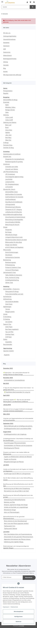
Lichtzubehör (9, 186)
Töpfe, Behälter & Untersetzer (13, 275)
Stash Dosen (8, 304)
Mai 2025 (6, 383)
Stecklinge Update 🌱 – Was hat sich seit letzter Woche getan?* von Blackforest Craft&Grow (16, 400)
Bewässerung (7, 260)
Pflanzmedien (7, 249)
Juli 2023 (6, 465)
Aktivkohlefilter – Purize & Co (11, 289)
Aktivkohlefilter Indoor (11, 192)
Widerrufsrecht (7, 55)
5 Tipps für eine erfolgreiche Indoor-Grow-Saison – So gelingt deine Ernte (18, 388)
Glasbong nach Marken (9, 122)
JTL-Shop (21, 625)
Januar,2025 (7, 404)
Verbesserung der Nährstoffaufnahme (14, 499)
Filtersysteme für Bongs (12, 291)
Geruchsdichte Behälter (11, 301)
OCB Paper (8, 337)
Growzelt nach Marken (11, 169)
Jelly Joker (8, 135)
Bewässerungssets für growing (14, 161)
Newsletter (6, 42)
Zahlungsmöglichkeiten (9, 36)
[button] (27, 2)
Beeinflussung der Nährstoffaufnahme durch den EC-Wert (18, 485)
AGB (4, 49)
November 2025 (8, 377)
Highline (7, 132)
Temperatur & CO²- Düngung (13, 209)
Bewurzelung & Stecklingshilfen (14, 219)
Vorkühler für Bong (8, 147)
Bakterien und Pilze (9, 502)
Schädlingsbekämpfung (12, 280)
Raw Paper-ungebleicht (11, 329)
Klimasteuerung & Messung (13, 207)
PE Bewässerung (10, 265)
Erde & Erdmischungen (11, 252)
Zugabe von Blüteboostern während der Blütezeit (18, 456)
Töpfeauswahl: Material (10, 528)
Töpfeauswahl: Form (9, 526)
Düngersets (8, 229)
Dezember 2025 (8, 368)
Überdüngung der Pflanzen (11, 448)
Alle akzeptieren (18, 611)
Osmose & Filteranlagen (12, 270)
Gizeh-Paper (8, 326)
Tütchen (7, 309)
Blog (4, 68)
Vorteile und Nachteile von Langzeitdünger (16, 507)
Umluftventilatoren (10, 199)
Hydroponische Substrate (12, 257)
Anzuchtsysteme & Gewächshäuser (15, 217)
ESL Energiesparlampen (12, 184)
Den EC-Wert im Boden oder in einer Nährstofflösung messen (18, 478)
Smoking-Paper (9, 334)
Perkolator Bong (7, 145)
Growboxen (6, 164)
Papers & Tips (7, 324)
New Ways (8, 137)
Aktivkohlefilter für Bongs (10, 99)
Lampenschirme (9, 181)
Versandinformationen (9, 39)
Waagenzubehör (10, 311)
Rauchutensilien (7, 344)
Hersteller (6, 65)
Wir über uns (6, 33)
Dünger (5, 227)
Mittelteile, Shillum (10, 107)
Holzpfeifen (8, 342)
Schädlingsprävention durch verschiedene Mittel (17, 428)
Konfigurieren (18, 616)
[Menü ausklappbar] (2, 1)
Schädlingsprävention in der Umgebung (15, 434)
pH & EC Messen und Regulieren (14, 247)
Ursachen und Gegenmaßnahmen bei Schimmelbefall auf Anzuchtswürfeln (18, 419)
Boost (7, 127)
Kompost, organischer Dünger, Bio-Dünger (16, 504)
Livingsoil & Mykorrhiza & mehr (14, 237)
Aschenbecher (7, 296)
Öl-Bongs (6, 142)
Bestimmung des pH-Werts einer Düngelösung (17, 488)
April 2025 (6, 395)
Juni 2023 (6, 531)
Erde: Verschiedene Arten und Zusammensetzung (18, 534)
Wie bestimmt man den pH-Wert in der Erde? (16, 491)
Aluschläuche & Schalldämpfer (13, 202)
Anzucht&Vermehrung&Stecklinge (12, 214)
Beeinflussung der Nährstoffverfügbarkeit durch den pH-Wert (18, 496)
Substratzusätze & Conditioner (11, 154)
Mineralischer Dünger (11, 234)
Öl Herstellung (7, 316)
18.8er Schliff (9, 120)
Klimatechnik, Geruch (9, 189)
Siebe (7, 112)
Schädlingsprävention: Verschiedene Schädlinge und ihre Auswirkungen (18, 439)
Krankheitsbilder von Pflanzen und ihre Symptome (18, 445)
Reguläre (5, 93)
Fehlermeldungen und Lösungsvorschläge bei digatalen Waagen (16, 547)
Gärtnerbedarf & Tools (9, 272)
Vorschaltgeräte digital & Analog (14, 176)
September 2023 (8, 423)
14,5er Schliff (9, 117)
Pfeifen (5, 339)
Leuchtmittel (8, 179)
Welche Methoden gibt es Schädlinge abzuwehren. (18, 426)
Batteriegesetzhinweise (9, 58)
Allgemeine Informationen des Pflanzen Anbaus (17, 539)
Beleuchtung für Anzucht (12, 224)
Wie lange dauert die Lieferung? (12, 74)
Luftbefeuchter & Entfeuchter (13, 212)
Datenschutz (14, 607)
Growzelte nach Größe (11, 166)
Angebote (6, 354)
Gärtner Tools (9, 282)
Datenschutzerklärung (8, 571)
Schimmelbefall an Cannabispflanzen (14, 380)
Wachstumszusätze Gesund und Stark (16, 239)
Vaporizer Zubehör (8, 351)
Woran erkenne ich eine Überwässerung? (15, 521)
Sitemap (5, 62)
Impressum (6, 607)
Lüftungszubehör (10, 204)
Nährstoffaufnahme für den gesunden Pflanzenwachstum (14, 517)
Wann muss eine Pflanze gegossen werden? (16, 523)
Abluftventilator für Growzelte (13, 194)
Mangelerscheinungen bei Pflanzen (14, 461)
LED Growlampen (10, 174)
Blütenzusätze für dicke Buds (13, 242)
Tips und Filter (9, 332)
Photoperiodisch (7, 90)
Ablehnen (18, 621)
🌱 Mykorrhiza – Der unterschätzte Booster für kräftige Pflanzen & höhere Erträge (16, 373)
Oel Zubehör (8, 321)
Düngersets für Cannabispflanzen (14, 159)
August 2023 (7, 431)
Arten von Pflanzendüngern (11, 512)
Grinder (5, 314)
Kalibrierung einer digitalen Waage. (13, 542)
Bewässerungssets (10, 262)
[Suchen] (33, 7)
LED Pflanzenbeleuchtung (10, 171)
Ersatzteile (6, 102)
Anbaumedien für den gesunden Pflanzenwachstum (18, 536)
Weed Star (8, 140)
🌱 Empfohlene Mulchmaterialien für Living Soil (17, 392)
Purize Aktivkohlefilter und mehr (14, 294)
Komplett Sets (7, 156)
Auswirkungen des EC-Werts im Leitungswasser (17, 473)
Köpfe (7, 104)
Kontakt (5, 71)
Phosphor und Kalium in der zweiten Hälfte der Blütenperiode (16, 453)
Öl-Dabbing (6, 319)
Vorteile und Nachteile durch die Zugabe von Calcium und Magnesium (18, 470)
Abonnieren (28, 577)
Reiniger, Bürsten (10, 110)
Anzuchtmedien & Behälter (12, 222)
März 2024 (6, 414)
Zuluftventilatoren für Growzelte (14, 197)
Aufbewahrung (7, 299)
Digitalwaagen (7, 306)
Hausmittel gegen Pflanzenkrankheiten (15, 443)
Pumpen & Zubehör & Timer (13, 267)
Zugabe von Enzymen (10, 459)
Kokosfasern (8, 255)
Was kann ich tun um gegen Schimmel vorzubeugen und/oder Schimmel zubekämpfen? (17, 410)
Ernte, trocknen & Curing (12, 277)
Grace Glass (8, 130)
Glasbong (6, 115)
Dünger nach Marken (11, 244)
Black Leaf (8, 125)
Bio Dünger (8, 232)
